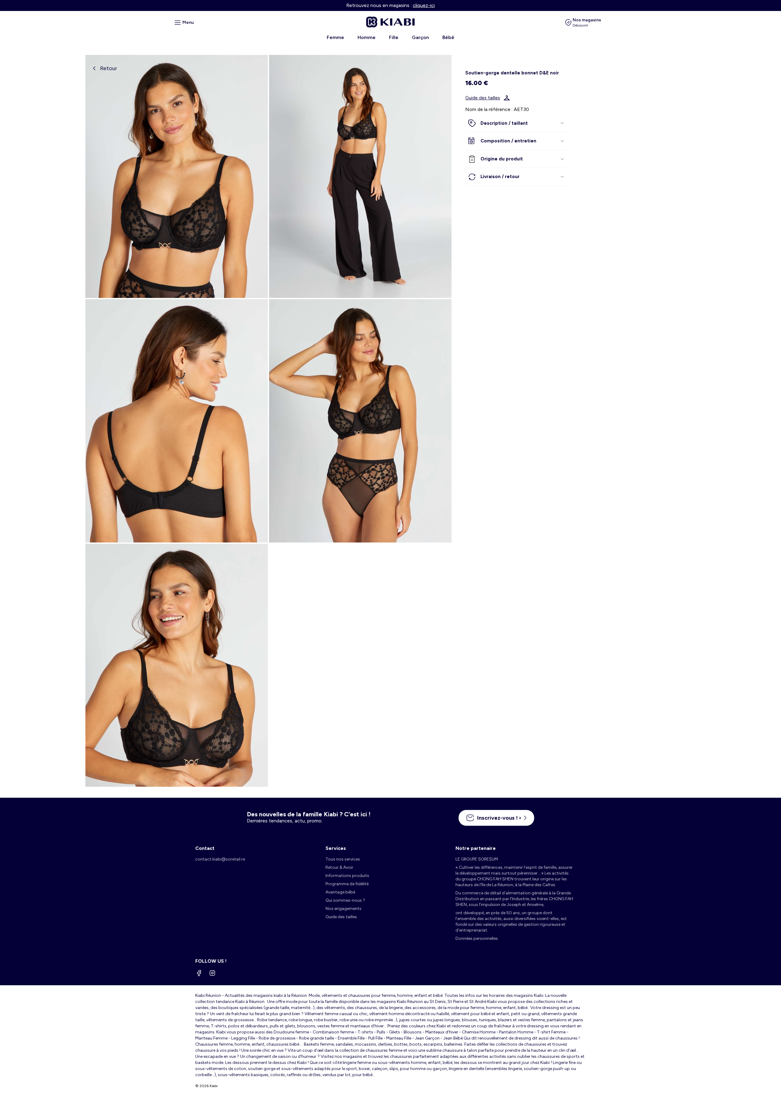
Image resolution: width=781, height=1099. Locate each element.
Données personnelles (476, 938)
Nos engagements (344, 908)
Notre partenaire (475, 848)
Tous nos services (343, 859)
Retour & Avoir (339, 867)
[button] (518, 123)
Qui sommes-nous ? (345, 900)
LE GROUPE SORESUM (476, 859)
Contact (204, 848)
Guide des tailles (482, 98)
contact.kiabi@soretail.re (220, 859)
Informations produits (347, 875)
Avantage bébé (340, 892)
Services (336, 848)
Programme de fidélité (347, 883)
